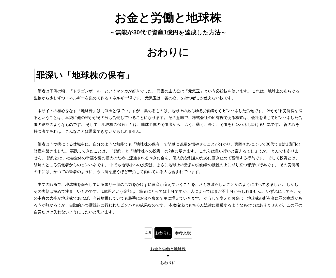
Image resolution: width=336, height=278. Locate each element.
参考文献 (183, 233)
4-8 (148, 233)
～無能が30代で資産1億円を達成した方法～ (168, 32)
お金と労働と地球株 (168, 17)
